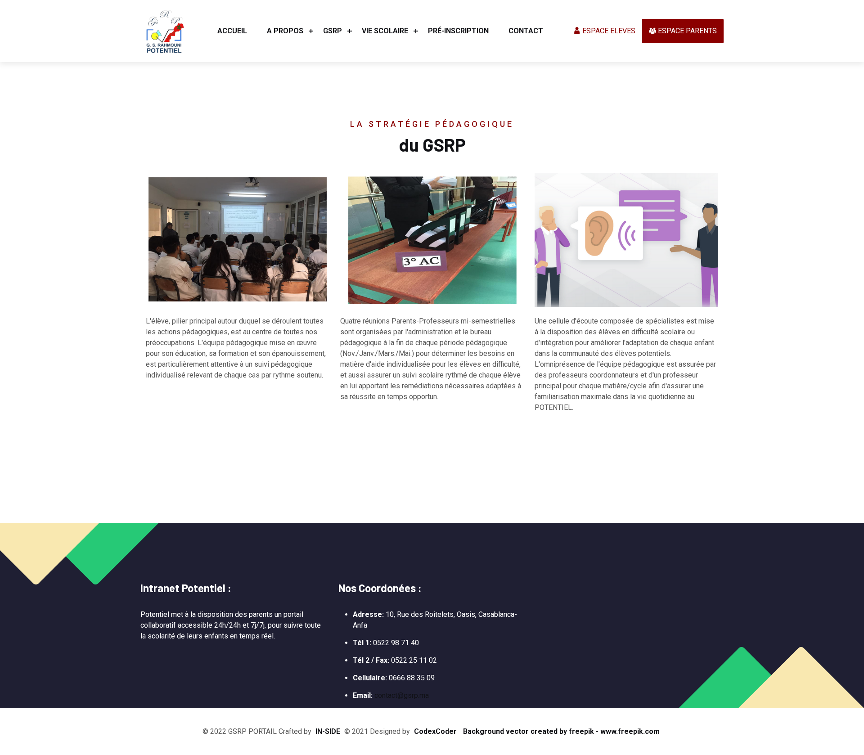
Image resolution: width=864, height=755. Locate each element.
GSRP (332, 31)
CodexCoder (435, 731)
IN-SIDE (327, 731)
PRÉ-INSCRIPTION (458, 31)
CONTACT (525, 31)
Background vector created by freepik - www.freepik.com (561, 731)
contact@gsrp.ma (401, 695)
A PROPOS (285, 31)
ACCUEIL (232, 31)
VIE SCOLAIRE (385, 31)
